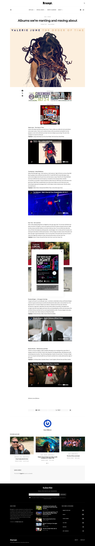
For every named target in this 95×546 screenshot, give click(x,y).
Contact (82, 539)
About (60, 9)
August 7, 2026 (45, 530)
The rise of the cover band (73, 456)
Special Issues (40, 9)
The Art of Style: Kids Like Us (50, 528)
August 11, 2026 (45, 526)
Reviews (49, 16)
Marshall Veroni (18, 461)
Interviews (17, 456)
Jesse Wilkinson (51, 24)
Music (45, 16)
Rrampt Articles (26, 456)
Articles (31, 9)
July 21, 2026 (51, 460)
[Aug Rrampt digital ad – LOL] (50, 114)
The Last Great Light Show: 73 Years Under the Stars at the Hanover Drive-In (50, 513)
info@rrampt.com (19, 521)
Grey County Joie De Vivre (22, 459)
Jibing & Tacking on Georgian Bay (50, 524)
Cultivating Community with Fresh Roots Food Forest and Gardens (50, 507)
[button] (46, 463)
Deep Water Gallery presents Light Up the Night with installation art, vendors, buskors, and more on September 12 (47, 288)
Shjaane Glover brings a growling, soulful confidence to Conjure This (47, 457)
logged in (22, 473)
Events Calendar (51, 9)
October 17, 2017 (44, 24)
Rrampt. (13, 540)
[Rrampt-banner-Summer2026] (50, 96)
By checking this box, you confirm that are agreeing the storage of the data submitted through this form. (48, 498)
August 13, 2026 (26, 461)
